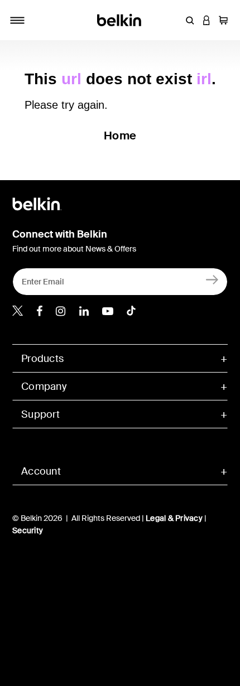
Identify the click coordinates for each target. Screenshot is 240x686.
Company (43, 386)
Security (27, 530)
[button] (189, 20)
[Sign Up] (212, 279)
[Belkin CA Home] (120, 19)
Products (42, 358)
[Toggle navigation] (17, 20)
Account (41, 471)
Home (120, 135)
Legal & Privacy (174, 518)
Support (40, 414)
